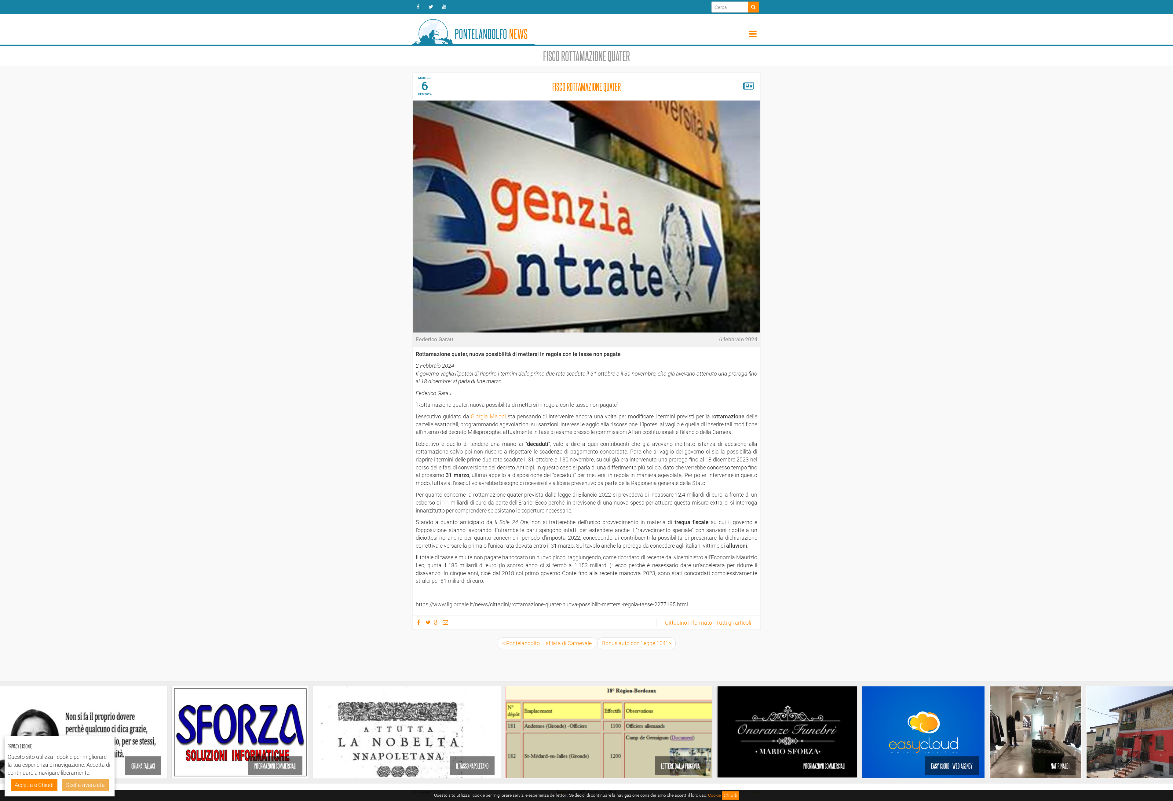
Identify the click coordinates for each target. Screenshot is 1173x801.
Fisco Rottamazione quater (586, 86)
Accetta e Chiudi (34, 785)
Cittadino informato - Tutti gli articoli (708, 622)
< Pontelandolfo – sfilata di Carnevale (547, 643)
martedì (425, 77)
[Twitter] (431, 7)
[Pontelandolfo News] (473, 29)
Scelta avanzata (85, 785)
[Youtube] (444, 7)
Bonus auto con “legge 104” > (636, 643)
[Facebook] (418, 7)
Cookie (714, 795)
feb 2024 (425, 94)
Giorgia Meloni (488, 416)
